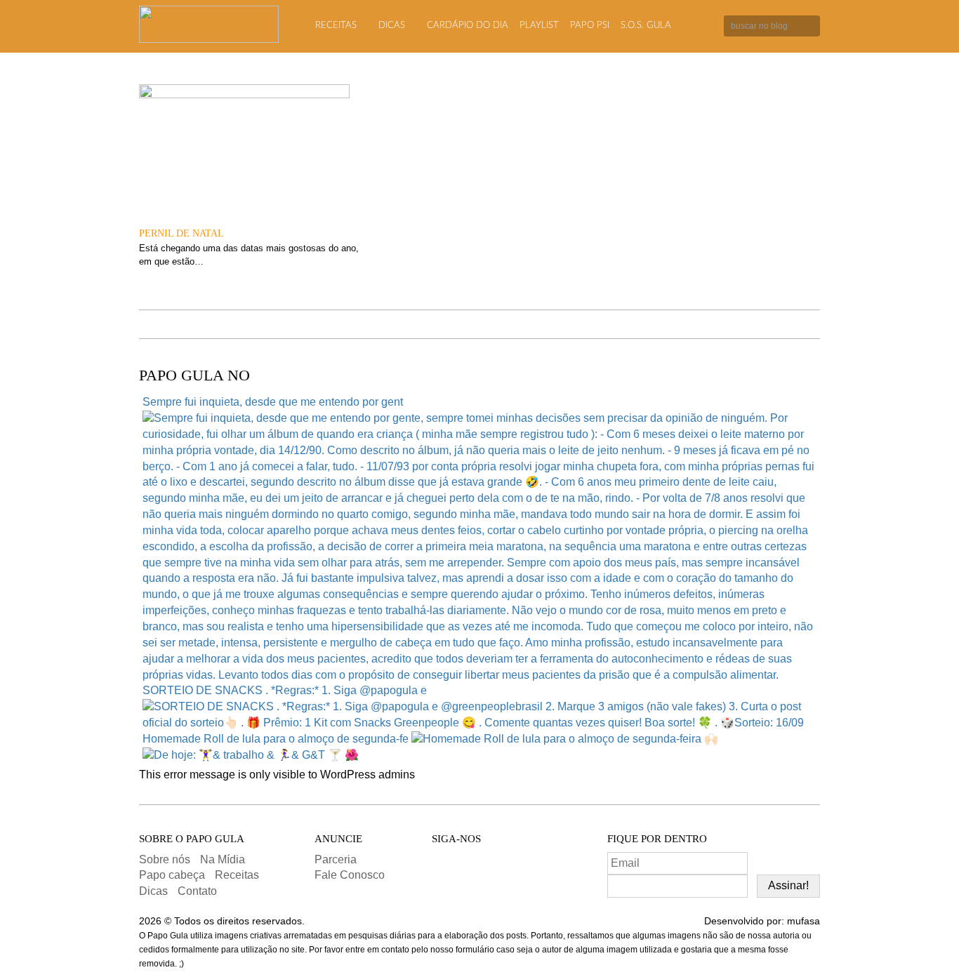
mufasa (803, 920)
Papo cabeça (172, 875)
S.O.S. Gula (646, 25)
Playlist (539, 25)
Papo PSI (589, 25)
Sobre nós (164, 859)
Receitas (336, 25)
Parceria (336, 859)
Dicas (391, 25)
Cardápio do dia (467, 25)
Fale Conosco (350, 875)
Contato (197, 891)
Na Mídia (222, 859)
